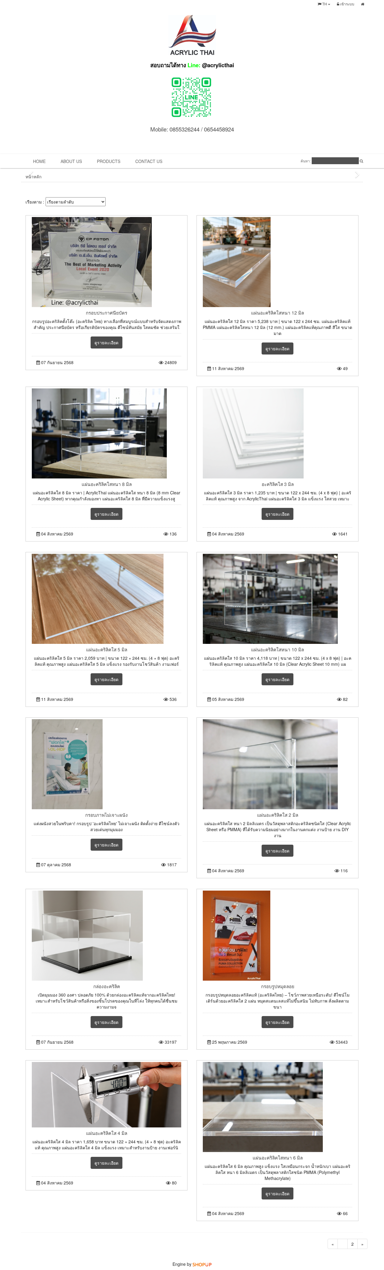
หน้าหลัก (33, 176)
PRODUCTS (108, 161)
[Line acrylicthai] (192, 96)
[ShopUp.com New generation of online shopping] (202, 1264)
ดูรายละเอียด (106, 342)
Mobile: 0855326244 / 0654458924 (192, 129)
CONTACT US (148, 161)
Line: (192, 65)
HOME (39, 161)
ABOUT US (71, 161)
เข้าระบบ (346, 3)
